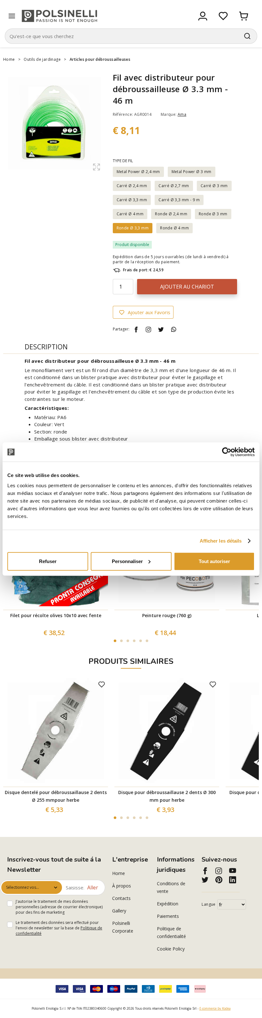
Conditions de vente (171, 887)
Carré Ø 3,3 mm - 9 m (179, 200)
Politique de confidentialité (171, 932)
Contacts (121, 898)
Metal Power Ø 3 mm (192, 171)
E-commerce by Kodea (215, 1008)
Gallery (119, 911)
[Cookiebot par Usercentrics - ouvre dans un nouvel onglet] (227, 452)
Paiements (168, 916)
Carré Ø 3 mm (214, 185)
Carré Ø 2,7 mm (173, 185)
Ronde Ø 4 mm (174, 228)
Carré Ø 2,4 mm (132, 185)
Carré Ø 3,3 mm (132, 200)
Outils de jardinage (42, 59)
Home (9, 59)
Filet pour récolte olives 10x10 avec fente (55, 615)
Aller (92, 887)
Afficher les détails (221, 541)
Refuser (48, 561)
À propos (121, 886)
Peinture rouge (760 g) (166, 615)
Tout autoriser (214, 561)
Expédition (167, 904)
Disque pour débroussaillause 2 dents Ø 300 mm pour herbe (167, 796)
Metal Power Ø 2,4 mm (138, 171)
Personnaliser (127, 561)
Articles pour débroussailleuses (100, 59)
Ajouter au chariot (187, 286)
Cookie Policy (171, 949)
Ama (182, 114)
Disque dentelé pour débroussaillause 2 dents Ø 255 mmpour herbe (56, 796)
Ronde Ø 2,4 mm (171, 214)
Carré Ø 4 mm (130, 214)
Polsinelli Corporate (122, 927)
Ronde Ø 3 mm (213, 214)
